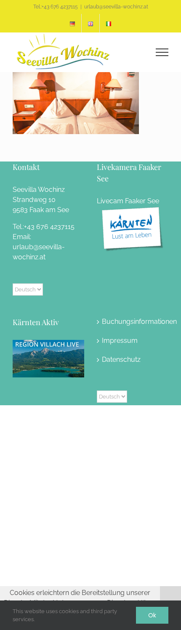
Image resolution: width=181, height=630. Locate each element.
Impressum (120, 341)
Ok (152, 615)
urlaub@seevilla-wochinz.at (116, 7)
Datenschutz (121, 359)
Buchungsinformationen (133, 322)
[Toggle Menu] (162, 52)
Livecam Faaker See (128, 201)
